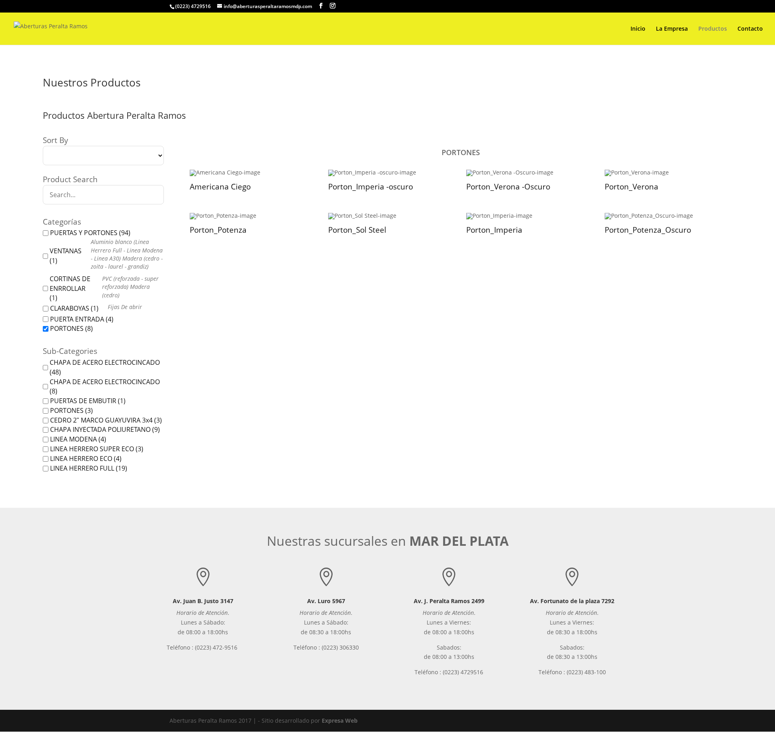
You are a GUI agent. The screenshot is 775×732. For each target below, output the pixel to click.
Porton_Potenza (218, 230)
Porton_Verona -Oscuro (508, 186)
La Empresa (672, 29)
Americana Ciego (220, 186)
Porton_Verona (631, 186)
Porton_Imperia (494, 230)
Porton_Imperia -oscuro (370, 186)
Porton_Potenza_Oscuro (648, 230)
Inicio (637, 29)
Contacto (750, 29)
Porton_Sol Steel (357, 230)
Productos (712, 29)
